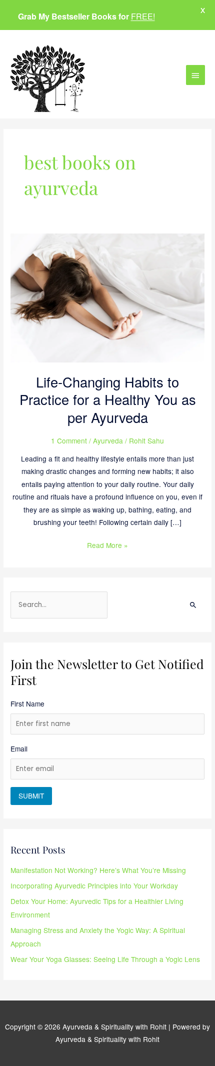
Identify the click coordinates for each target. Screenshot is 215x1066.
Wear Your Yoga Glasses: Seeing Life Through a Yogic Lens (105, 959)
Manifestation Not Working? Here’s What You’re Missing (98, 870)
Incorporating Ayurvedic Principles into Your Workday (94, 885)
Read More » (107, 544)
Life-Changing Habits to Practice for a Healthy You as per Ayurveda (108, 399)
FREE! (143, 16)
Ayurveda (108, 441)
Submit (31, 795)
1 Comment (69, 441)
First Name (27, 703)
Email (19, 749)
